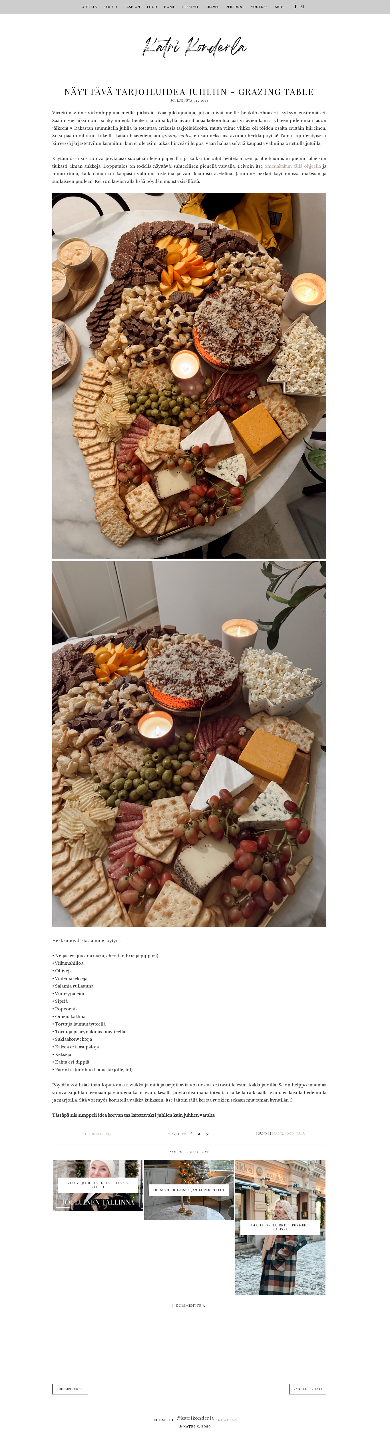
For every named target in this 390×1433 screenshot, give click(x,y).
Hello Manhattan (216, 1420)
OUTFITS (89, 7)
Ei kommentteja (98, 1134)
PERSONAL (235, 7)
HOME (169, 7)
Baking (277, 1133)
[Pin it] (207, 1134)
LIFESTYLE (190, 7)
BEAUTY (111, 7)
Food (289, 1133)
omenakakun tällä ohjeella (292, 166)
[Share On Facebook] (191, 1134)
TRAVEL (212, 7)
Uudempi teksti (70, 1389)
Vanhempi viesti (307, 1389)
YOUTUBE (259, 7)
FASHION (132, 7)
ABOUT (281, 7)
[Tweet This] (199, 1134)
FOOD (152, 7)
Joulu (300, 1133)
